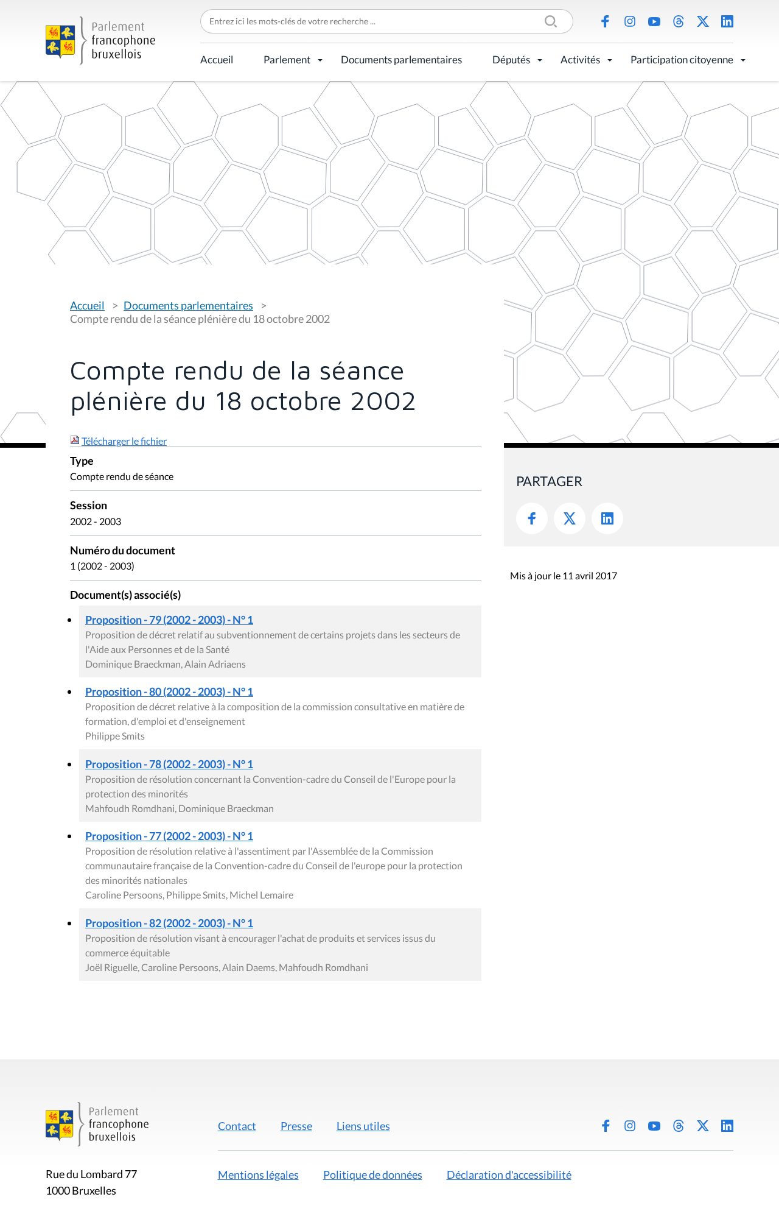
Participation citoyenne (682, 59)
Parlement (287, 59)
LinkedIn (727, 21)
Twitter (569, 518)
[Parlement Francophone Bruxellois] (100, 40)
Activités (580, 59)
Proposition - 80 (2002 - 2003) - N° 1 (169, 691)
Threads (678, 21)
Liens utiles (363, 1125)
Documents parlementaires (401, 59)
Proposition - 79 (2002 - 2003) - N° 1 (169, 619)
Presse (296, 1125)
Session (88, 506)
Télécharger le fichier (124, 441)
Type (82, 461)
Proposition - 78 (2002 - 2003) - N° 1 (169, 764)
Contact (237, 1125)
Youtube (654, 21)
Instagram (630, 21)
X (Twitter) (703, 21)
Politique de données (372, 1174)
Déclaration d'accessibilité (509, 1174)
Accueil (216, 59)
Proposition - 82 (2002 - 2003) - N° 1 (169, 923)
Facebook (605, 21)
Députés (511, 59)
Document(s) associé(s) (125, 595)
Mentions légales (258, 1174)
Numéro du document (122, 551)
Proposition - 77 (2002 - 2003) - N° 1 (169, 835)
